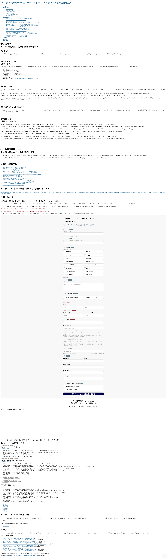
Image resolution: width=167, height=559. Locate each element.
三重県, (87, 192)
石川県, (61, 192)
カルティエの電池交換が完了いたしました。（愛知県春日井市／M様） (19, 538)
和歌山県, (110, 192)
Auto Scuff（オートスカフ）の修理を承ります (16, 36)
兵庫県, (102, 192)
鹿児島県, (4, 193)
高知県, (143, 192)
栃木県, (31, 192)
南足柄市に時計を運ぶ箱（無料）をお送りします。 (27, 78)
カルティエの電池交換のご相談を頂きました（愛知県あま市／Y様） (19, 542)
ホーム (4, 504)
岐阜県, (76, 192)
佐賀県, (150, 192)
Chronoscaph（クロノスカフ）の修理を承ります (17, 35)
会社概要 (5, 509)
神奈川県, (50, 192)
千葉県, (42, 192)
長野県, (72, 192)
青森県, (6, 192)
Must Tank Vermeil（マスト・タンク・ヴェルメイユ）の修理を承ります (22, 22)
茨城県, (27, 192)
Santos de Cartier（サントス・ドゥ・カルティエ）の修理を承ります (21, 32)
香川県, (136, 192)
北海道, (2, 192)
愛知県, (83, 192)
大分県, (161, 192)
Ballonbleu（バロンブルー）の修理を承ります (16, 28)
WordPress (8, 555)
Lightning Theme (16, 555)
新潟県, (54, 192)
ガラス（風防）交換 (10, 11)
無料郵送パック (6, 508)
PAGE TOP (162, 541)
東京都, (46, 192)
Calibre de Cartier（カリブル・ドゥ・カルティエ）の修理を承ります (21, 33)
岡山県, (121, 192)
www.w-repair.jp (6, 526)
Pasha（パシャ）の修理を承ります (14, 21)
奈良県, (105, 192)
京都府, (94, 192)
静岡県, (80, 192)
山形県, (20, 192)
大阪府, (98, 192)
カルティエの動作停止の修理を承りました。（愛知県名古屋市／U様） (19, 539)
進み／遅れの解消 (10, 13)
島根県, (117, 192)
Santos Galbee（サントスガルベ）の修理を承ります (17, 29)
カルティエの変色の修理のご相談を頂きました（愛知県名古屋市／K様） (20, 549)
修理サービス (6, 505)
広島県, (125, 192)
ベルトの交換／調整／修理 (12, 14)
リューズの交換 (9, 10)
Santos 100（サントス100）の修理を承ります (16, 31)
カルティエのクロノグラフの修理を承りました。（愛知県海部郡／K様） (20, 545)
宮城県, (13, 192)
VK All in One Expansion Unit (27, 555)
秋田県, (17, 192)
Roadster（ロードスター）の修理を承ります (16, 26)
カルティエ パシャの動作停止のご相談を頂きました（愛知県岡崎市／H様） (21, 541)
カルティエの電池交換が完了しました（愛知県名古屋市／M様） (18, 546)
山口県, (128, 192)
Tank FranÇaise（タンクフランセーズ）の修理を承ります (19, 18)
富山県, (58, 192)
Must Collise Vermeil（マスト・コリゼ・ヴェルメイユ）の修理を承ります (22, 24)
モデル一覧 (5, 506)
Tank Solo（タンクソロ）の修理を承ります (16, 20)
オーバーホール (9, 9)
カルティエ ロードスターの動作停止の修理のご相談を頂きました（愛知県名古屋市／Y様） (24, 544)
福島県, (24, 192)
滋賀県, (91, 192)
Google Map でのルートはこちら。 (9, 448)
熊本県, (157, 192)
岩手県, (9, 192)
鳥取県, (114, 192)
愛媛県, (139, 192)
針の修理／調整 (9, 15)
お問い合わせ (6, 511)
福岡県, (146, 192)
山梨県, (69, 192)
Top (1, 557)
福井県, (65, 192)
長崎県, (154, 192)
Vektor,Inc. (37, 555)
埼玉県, (38, 192)
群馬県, (35, 192)
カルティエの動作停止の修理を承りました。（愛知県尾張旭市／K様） (19, 550)
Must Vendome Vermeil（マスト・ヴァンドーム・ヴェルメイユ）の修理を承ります (25, 25)
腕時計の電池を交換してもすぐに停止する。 (13, 548)
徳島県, (132, 192)
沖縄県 (8, 193)
